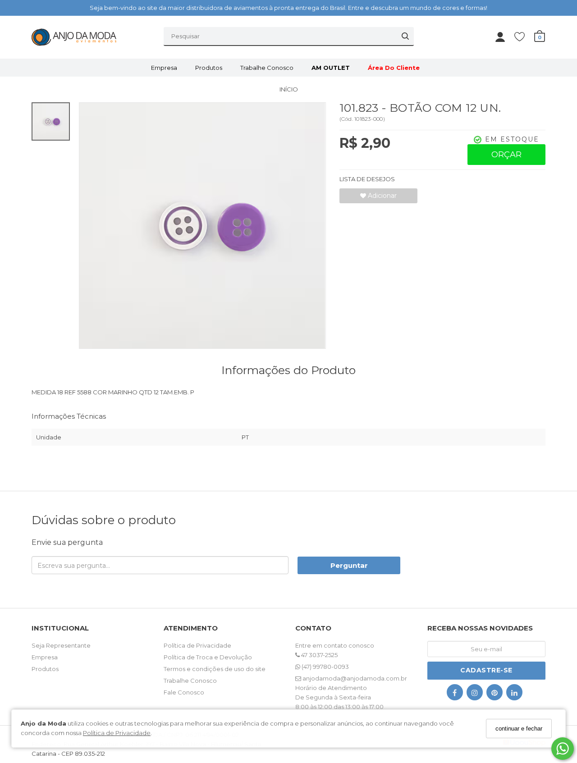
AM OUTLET (330, 67)
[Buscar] (405, 36)
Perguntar (349, 565)
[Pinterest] (494, 694)
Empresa (164, 67)
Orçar (506, 155)
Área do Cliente (394, 67)
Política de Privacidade (117, 733)
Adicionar (381, 196)
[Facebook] (455, 694)
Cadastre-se (486, 670)
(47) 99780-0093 (324, 666)
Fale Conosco (184, 692)
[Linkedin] (514, 694)
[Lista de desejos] (524, 36)
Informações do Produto (288, 370)
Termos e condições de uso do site (215, 668)
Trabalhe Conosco (266, 67)
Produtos (208, 67)
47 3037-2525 (319, 654)
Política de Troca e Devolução (208, 657)
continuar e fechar (518, 728)
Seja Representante (61, 645)
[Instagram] (474, 694)
